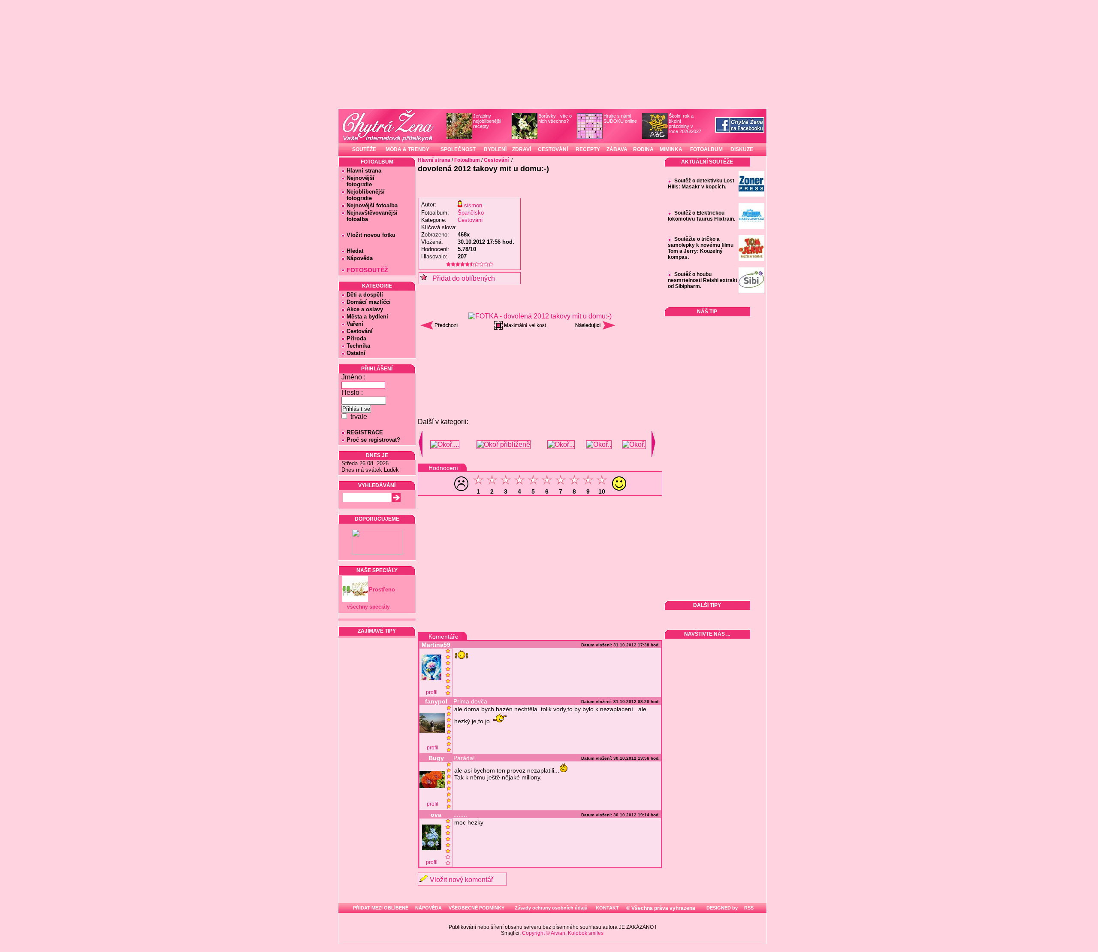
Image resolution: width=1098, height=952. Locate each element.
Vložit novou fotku (371, 235)
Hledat (355, 251)
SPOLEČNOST (458, 149)
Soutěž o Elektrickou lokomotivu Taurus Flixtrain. (701, 216)
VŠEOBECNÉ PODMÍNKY (476, 907)
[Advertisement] (540, 355)
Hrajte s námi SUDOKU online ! (620, 121)
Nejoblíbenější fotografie (363, 194)
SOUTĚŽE (364, 149)
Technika (358, 346)
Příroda (356, 338)
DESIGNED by (721, 907)
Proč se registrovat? (373, 440)
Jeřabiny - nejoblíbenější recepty (487, 121)
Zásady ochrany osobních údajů (551, 907)
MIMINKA (671, 149)
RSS (748, 907)
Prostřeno (382, 589)
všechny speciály (368, 607)
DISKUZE (741, 149)
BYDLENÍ (495, 149)
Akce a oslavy (365, 309)
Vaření (355, 324)
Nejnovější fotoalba (372, 205)
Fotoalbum (467, 160)
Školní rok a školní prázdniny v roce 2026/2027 (685, 123)
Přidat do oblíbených (461, 278)
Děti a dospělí (365, 294)
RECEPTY (588, 149)
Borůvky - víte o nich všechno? (555, 118)
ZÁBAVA (616, 149)
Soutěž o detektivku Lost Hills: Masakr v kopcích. (701, 184)
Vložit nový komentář (461, 879)
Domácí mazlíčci (369, 302)
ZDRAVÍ (521, 149)
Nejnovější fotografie (357, 181)
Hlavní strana (364, 170)
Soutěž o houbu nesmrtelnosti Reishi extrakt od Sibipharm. (702, 280)
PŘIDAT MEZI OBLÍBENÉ (380, 907)
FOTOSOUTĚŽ (367, 270)
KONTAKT (607, 907)
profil (431, 692)
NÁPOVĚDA (428, 907)
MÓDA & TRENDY (407, 149)
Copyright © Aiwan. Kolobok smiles (562, 933)
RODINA (643, 149)
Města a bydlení (367, 316)
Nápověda (360, 258)
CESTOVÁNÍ (553, 149)
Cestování (360, 331)
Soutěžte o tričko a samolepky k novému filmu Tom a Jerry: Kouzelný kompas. (700, 248)
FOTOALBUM (706, 149)
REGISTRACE (365, 432)
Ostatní (356, 353)
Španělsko (471, 212)
